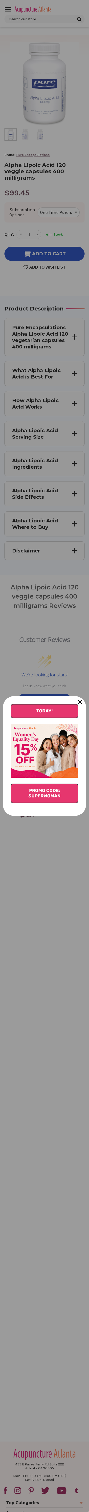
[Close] (80, 702)
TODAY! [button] (44, 711)
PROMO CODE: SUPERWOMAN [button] (44, 793)
